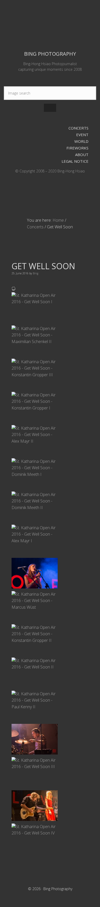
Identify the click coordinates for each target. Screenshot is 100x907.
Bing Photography (50, 24)
